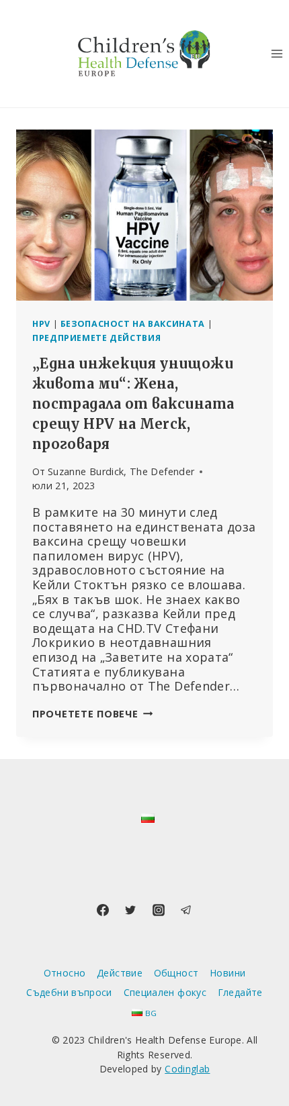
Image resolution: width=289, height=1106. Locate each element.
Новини (227, 972)
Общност (176, 972)
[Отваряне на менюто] (276, 53)
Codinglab (187, 1068)
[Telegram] (186, 910)
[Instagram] (159, 910)
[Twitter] (130, 910)
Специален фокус (165, 992)
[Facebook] (103, 910)
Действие (119, 972)
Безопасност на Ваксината (132, 324)
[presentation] (144, 215)
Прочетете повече (92, 713)
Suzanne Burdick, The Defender (121, 471)
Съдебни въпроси (69, 992)
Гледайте (240, 992)
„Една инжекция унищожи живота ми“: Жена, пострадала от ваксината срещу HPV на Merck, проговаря (133, 403)
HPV (41, 324)
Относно (65, 972)
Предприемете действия (96, 338)
